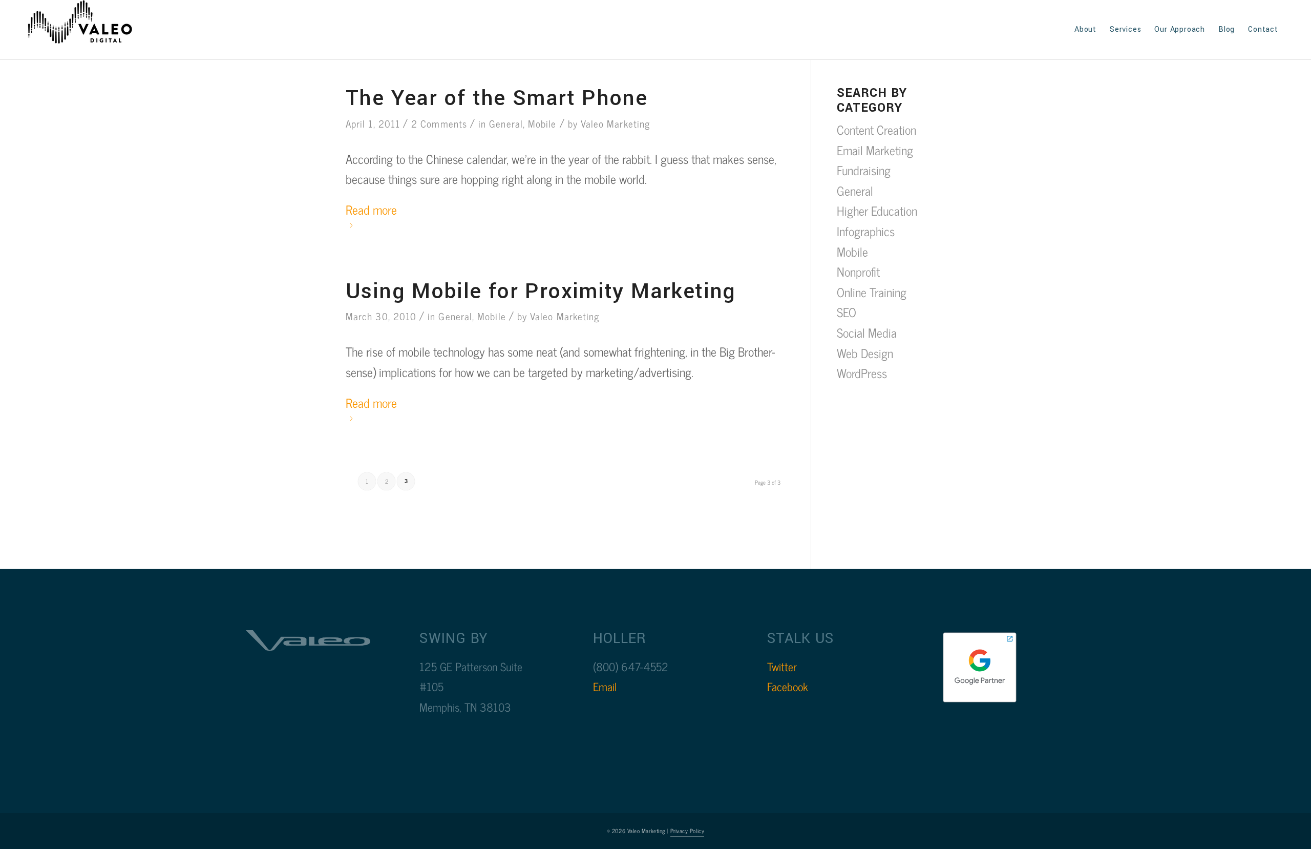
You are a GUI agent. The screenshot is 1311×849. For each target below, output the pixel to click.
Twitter (782, 666)
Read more (371, 209)
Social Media (867, 332)
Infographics (866, 231)
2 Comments (439, 123)
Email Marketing (875, 150)
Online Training (871, 292)
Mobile (542, 123)
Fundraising (864, 170)
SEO (846, 312)
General (506, 123)
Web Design (865, 353)
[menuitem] (1085, 29)
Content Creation (876, 129)
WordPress (862, 373)
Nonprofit (858, 271)
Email (605, 686)
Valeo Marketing (615, 123)
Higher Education (877, 210)
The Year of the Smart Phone (496, 98)
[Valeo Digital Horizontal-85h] (90, 29)
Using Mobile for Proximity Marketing (541, 291)
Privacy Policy (687, 830)
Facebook (787, 686)
